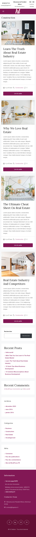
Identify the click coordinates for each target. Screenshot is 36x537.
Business (9, 428)
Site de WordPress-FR (13, 463)
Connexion (9, 453)
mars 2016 (9, 409)
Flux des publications (12, 457)
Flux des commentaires (13, 460)
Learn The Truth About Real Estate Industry (14, 52)
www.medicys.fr (10, 492)
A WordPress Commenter (12, 389)
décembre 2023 (11, 406)
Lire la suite (18, 93)
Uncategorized (10, 438)
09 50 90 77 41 (6, 3)
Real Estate (9, 434)
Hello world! (9, 352)
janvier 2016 (10, 412)
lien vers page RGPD (12, 481)
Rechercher (8, 331)
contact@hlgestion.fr (6, 5)
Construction (19, 88)
